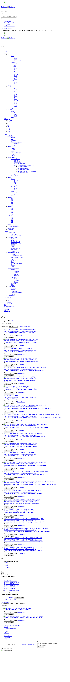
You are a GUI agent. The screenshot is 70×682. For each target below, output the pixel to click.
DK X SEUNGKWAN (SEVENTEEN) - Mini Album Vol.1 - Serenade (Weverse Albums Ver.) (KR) (32, 417)
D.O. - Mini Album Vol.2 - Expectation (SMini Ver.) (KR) (20, 332)
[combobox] (8, 17)
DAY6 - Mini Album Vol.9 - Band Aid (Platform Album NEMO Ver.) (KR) (25, 370)
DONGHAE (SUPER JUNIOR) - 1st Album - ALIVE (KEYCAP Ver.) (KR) (26, 474)
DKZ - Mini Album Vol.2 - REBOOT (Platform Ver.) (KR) (21, 446)
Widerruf (6, 633)
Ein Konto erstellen (9, 26)
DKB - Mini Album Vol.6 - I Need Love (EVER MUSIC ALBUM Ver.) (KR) (26, 427)
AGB (5, 639)
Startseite (6, 309)
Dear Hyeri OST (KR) (10, 398)
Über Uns (6, 631)
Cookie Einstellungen (10, 628)
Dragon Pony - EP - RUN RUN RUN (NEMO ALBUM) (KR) (22, 503)
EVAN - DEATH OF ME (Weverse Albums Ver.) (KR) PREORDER (24, 617)
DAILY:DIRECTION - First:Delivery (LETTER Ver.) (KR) (21, 342)
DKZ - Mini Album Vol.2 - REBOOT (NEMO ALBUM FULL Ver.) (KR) (25, 436)
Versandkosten (21, 335)
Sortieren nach (4, 326)
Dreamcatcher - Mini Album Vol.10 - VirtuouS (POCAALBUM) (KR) (24, 522)
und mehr (11, 590)
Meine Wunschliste (9, 22)
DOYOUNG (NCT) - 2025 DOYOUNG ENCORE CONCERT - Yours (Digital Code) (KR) (30, 484)
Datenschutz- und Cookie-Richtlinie (13, 625)
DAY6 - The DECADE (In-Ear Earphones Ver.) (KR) (19, 380)
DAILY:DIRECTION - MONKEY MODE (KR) (18, 351)
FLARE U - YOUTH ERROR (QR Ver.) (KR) (17, 609)
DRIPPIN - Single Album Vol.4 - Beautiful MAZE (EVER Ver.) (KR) (24, 550)
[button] (12, 331)
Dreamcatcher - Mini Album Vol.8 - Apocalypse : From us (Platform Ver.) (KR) (27, 531)
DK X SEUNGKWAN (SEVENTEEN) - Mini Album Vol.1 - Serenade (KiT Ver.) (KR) (29, 408)
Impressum (7, 637)
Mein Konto (7, 21)
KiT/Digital (7, 311)
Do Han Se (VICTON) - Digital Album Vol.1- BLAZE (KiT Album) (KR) (25, 465)
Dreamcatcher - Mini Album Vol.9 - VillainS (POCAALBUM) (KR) (23, 541)
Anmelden (7, 24)
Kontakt (6, 627)
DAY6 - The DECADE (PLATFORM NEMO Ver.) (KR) (20, 389)
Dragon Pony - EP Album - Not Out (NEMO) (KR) (18, 512)
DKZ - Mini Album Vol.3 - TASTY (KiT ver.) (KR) (18, 455)
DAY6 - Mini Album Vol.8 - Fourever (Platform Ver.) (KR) (21, 361)
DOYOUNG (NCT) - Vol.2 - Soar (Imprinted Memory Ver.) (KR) (23, 493)
